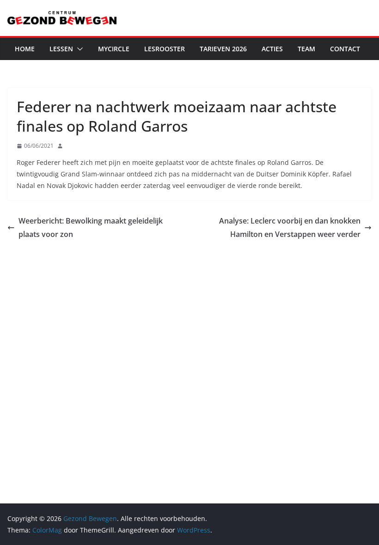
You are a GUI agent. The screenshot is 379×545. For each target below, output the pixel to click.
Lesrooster (164, 48)
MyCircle (113, 48)
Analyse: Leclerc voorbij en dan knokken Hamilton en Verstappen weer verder (290, 227)
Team (306, 48)
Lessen (61, 48)
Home (25, 48)
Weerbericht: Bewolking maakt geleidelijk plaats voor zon (90, 227)
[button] (78, 48)
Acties (272, 48)
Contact (345, 48)
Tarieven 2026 (223, 48)
